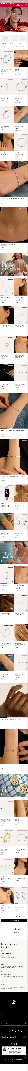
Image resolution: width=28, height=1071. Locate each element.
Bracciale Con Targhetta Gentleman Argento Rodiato (20, 849)
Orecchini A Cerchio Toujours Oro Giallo (5, 877)
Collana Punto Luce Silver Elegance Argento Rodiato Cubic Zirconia (20, 356)
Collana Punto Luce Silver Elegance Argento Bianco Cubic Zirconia (6, 298)
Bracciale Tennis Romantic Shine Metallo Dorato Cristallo (20, 125)
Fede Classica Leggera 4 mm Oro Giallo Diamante (6, 849)
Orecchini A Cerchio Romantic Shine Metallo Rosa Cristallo (20, 533)
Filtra (23, 46)
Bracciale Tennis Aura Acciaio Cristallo (12, 476)
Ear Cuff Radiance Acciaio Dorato (5, 356)
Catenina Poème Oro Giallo (9, 244)
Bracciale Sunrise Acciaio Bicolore (10, 766)
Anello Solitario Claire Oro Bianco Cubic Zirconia (6, 70)
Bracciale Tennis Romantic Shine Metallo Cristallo (12, 199)
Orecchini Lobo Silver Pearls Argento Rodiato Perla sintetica (20, 504)
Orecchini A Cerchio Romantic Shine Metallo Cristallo (19, 906)
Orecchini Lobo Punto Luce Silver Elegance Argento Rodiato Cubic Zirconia (20, 326)
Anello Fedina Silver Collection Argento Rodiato (5, 614)
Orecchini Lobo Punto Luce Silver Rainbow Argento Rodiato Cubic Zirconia (20, 673)
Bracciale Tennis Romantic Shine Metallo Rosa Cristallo (20, 70)
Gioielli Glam (17, 933)
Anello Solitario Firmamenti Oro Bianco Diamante (20, 644)
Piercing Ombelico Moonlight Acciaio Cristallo (5, 98)
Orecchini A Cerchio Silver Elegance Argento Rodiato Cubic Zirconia (20, 298)
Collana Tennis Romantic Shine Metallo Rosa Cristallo (6, 153)
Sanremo (9, 933)
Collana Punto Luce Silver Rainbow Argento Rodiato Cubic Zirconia (6, 820)
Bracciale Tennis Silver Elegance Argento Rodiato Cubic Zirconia (6, 533)
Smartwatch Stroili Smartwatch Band (5, 506)
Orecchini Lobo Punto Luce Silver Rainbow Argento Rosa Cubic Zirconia (6, 326)
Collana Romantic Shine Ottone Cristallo (20, 877)
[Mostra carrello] (26, 9)
